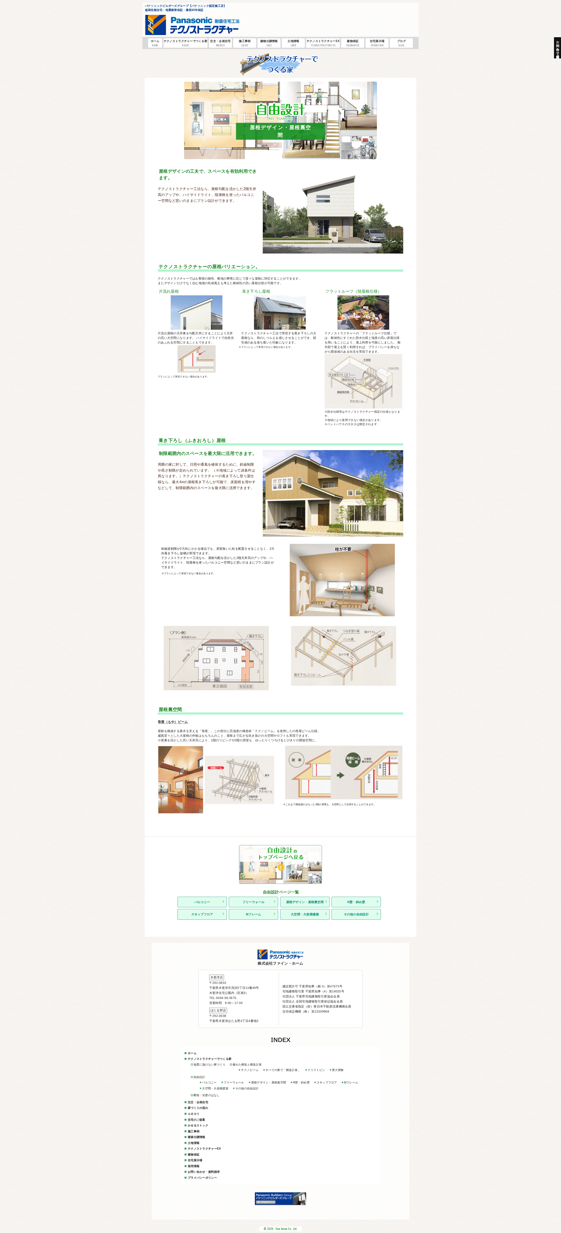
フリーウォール (254, 902)
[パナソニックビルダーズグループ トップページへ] (280, 1204)
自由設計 (199, 1077)
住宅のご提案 (196, 1119)
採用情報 (193, 1166)
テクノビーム (250, 1070)
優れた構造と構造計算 (247, 1064)
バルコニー (202, 902)
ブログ (401, 43)
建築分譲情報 (196, 1137)
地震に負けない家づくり (209, 1064)
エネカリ (193, 1113)
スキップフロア (202, 914)
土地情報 (293, 43)
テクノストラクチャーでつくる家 (185, 43)
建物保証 (352, 43)
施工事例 (244, 43)
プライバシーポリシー (202, 1177)
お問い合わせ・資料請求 (204, 1171)
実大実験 (338, 1070)
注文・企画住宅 (220, 43)
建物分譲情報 (269, 43)
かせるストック (198, 1125)
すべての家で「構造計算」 (283, 1070)
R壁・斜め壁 (356, 902)
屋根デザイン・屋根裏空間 (305, 902)
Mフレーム (253, 914)
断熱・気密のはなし (207, 1095)
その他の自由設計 (356, 914)
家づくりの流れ (198, 1108)
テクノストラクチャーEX (323, 43)
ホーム (155, 43)
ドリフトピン (316, 1070)
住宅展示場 (377, 43)
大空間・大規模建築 (305, 914)
